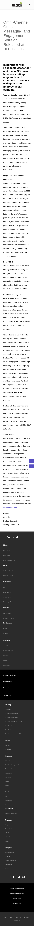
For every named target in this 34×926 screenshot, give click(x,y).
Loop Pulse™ (7, 555)
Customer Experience (11, 717)
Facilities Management (12, 765)
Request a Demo (8, 575)
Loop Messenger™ (9, 560)
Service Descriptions (9, 688)
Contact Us (6, 665)
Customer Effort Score (12, 713)
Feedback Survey (10, 730)
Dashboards (8, 726)
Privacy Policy (7, 681)
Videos (7, 841)
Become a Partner (8, 618)
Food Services (9, 769)
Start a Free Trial (8, 570)
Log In (7, 805)
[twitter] (17, 537)
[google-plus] (8, 537)
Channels (8, 749)
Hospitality (8, 777)
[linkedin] (13, 537)
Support (5, 633)
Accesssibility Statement (17, 893)
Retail (7, 781)
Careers (5, 655)
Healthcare (8, 773)
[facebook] (4, 537)
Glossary (7, 709)
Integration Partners (11, 813)
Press (7, 868)
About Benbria (7, 646)
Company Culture (10, 860)
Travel (7, 785)
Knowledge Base (8, 602)
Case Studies (7, 592)
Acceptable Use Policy (10, 675)
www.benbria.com (10, 508)
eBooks (7, 833)
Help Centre (8, 800)
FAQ (6, 796)
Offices (5, 660)
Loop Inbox (6, 550)
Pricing (5, 565)
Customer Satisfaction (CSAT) (14, 721)
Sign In (5, 628)
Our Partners (7, 613)
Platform (7, 745)
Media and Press (8, 650)
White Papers (7, 597)
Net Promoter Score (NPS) (13, 734)
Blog (4, 587)
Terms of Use (7, 695)
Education (8, 761)
